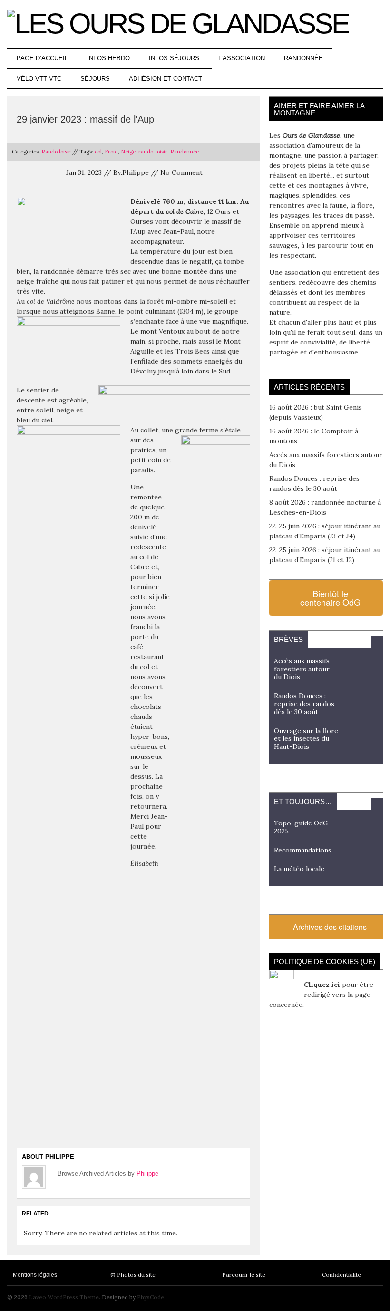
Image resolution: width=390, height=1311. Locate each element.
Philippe (147, 1173)
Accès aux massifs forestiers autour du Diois (302, 669)
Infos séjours (174, 58)
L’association (241, 58)
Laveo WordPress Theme (64, 1297)
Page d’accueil (42, 58)
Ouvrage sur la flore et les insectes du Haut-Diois (306, 739)
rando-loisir (152, 151)
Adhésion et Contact (165, 78)
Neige (128, 151)
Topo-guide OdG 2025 (301, 827)
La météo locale (299, 868)
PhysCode (150, 1297)
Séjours (95, 78)
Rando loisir (56, 151)
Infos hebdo (108, 58)
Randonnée (303, 58)
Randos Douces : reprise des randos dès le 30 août (304, 703)
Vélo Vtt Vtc (39, 78)
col (98, 151)
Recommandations (303, 850)
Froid (111, 151)
